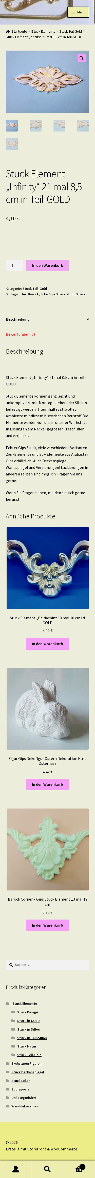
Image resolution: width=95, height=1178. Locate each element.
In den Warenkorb (47, 265)
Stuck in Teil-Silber (32, 1038)
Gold (70, 294)
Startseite (19, 31)
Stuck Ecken (20, 1080)
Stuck (80, 294)
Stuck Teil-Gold (70, 31)
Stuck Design (27, 1012)
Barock (33, 294)
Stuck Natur (26, 1046)
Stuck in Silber (28, 1029)
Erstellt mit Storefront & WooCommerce (41, 1148)
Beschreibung (18, 319)
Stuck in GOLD (28, 1020)
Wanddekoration (24, 1106)
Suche (47, 1169)
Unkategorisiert (23, 1097)
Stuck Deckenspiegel (27, 1072)
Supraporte (20, 1089)
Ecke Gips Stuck (53, 294)
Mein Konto (16, 1169)
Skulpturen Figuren (26, 1063)
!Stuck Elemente (43, 31)
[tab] (47, 319)
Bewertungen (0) (20, 334)
